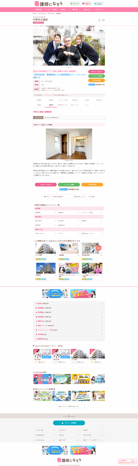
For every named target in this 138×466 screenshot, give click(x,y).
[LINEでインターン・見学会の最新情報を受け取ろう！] (99, 20)
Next (103, 46)
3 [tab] (71, 67)
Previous (35, 46)
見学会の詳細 (96, 80)
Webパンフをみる (96, 71)
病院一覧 (75, 9)
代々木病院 (39, 255)
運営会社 (61, 435)
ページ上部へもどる (69, 416)
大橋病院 (61, 255)
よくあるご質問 (39, 430)
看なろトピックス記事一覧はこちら (69, 406)
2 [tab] (69, 67)
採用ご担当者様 (87, 435)
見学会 (55, 95)
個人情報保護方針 (39, 435)
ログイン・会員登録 (70, 423)
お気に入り (87, 9)
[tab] (69, 303)
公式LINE (63, 440)
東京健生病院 (86, 255)
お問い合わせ (62, 430)
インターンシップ (47, 95)
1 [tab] (66, 67)
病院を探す (39, 9)
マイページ (98, 9)
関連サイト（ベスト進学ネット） (91, 440)
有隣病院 (38, 275)
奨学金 (63, 9)
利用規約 (85, 430)
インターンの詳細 (97, 76)
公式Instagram (40, 440)
